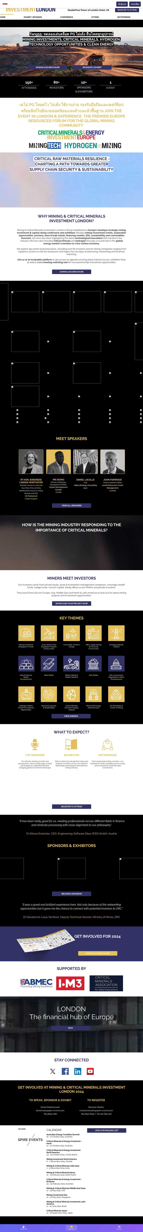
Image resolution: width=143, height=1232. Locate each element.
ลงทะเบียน (135, 4)
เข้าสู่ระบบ (122, 4)
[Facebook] (65, 1071)
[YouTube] (90, 1071)
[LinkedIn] (77, 1071)
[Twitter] (52, 1071)
